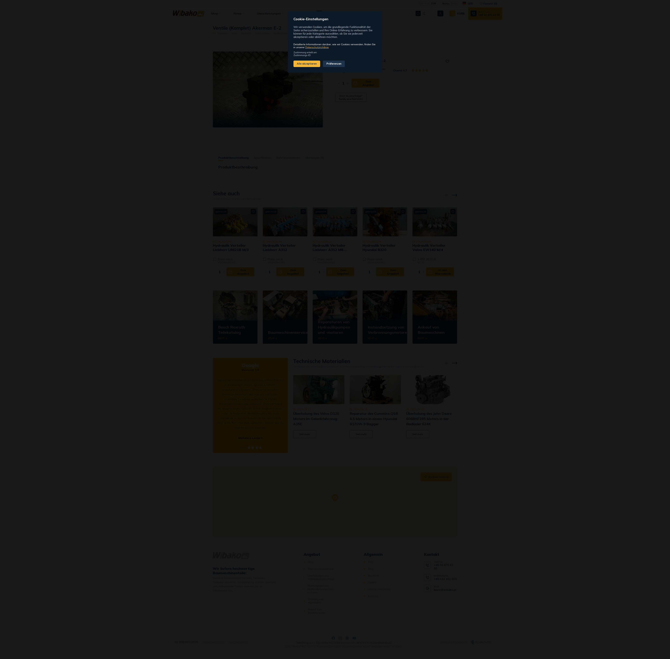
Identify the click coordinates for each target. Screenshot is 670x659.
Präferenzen (333, 63)
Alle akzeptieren (307, 63)
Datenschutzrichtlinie (317, 47)
